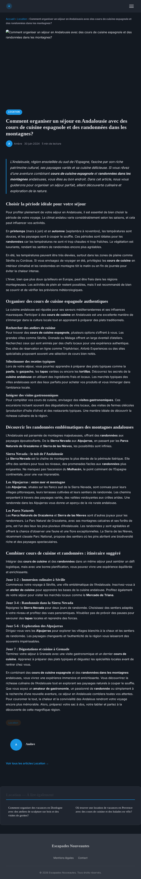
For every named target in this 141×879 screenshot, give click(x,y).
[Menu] (131, 6)
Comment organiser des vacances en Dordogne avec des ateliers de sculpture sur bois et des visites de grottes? (35, 811)
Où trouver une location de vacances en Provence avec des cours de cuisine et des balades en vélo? (104, 809)
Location (22, 18)
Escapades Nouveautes (70, 846)
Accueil (10, 18)
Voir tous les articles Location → (27, 763)
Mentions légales (63, 857)
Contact (83, 857)
